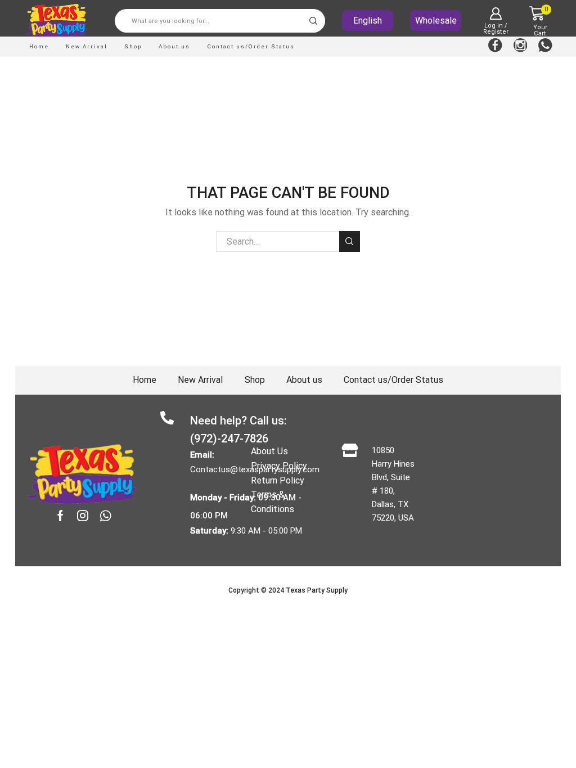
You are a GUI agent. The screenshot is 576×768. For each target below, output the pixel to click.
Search (349, 241)
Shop (133, 46)
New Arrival (86, 46)
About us (174, 46)
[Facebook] (495, 46)
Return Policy (277, 480)
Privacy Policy (279, 465)
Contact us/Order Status (251, 46)
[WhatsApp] (545, 46)
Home (39, 46)
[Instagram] (521, 46)
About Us (269, 451)
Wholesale (436, 20)
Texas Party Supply (317, 590)
